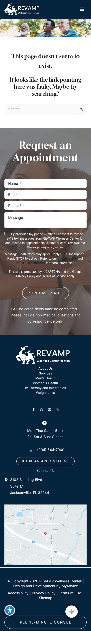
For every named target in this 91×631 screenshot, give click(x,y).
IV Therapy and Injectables (45, 388)
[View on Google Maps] (45, 534)
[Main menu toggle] (82, 9)
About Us (45, 369)
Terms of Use (70, 593)
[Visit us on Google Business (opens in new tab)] (49, 409)
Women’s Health (45, 383)
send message (45, 293)
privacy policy (67, 258)
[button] (45, 461)
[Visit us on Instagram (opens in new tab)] (41, 409)
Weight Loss (45, 393)
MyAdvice (70, 586)
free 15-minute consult (45, 622)
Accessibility (18, 593)
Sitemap (45, 598)
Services (45, 373)
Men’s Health (45, 378)
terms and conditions (30, 262)
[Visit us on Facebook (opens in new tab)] (33, 409)
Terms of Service (54, 276)
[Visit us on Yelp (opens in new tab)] (57, 409)
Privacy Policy (25, 276)
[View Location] (7, 479)
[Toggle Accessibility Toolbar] (9, 610)
